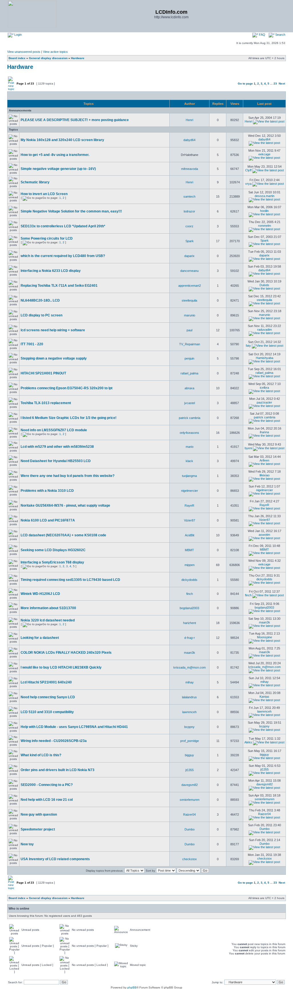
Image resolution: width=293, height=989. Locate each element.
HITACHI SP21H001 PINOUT (43, 373)
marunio (189, 315)
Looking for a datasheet (40, 638)
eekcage (264, 154)
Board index (17, 58)
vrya (248, 183)
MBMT (189, 550)
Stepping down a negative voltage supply (54, 358)
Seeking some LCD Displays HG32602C (53, 550)
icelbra (264, 387)
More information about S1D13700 (48, 608)
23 (275, 83)
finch (189, 593)
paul (189, 330)
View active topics (55, 51)
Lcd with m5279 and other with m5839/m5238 (57, 447)
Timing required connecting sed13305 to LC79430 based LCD (70, 580)
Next (282, 83)
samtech (189, 196)
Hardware (77, 58)
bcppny (189, 727)
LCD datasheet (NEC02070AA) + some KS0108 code (63, 535)
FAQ (261, 34)
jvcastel (189, 403)
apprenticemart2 (189, 285)
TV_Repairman (189, 344)
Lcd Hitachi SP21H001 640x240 (46, 682)
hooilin (264, 210)
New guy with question (39, 815)
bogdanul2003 (189, 608)
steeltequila (189, 300)
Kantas (264, 696)
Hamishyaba (264, 358)
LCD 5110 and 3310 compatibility (47, 712)
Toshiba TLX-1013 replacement (46, 403)
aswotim (264, 534)
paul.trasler (264, 402)
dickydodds (189, 579)
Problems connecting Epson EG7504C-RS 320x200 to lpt (66, 388)
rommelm (264, 225)
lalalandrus (189, 697)
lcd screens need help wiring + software (53, 330)
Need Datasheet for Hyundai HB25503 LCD (56, 461)
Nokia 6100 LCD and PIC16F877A (48, 520)
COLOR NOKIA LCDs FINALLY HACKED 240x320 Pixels (66, 653)
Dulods (264, 285)
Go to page (245, 83)
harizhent (189, 623)
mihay (189, 682)
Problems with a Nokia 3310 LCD (47, 491)
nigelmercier (189, 490)
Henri (189, 120)
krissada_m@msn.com (189, 667)
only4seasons (189, 432)
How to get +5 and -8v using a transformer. (55, 155)
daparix (189, 256)
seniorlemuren (189, 799)
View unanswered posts (23, 51)
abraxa (189, 388)
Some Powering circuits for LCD (47, 238)
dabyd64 (189, 140)
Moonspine (264, 637)
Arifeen (264, 460)
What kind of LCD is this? (41, 755)
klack (189, 461)
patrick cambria (189, 418)
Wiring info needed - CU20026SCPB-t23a (54, 741)
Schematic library (35, 182)
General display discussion (48, 58)
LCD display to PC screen (41, 315)
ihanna (264, 432)
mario (189, 446)
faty (248, 345)
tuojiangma (189, 476)
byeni (248, 448)
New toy (27, 844)
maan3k (264, 622)
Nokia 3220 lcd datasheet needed (48, 620)
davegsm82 (189, 785)
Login (17, 34)
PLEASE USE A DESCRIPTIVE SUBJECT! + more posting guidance (75, 120)
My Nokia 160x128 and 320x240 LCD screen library (62, 140)
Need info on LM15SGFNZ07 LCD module (54, 430)
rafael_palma (189, 373)
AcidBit (189, 535)
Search (279, 34)
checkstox (189, 859)
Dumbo (190, 829)
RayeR (189, 505)
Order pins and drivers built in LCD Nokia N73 (57, 770)
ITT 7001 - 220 (32, 344)
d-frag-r (189, 637)
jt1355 (189, 770)
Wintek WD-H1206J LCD (40, 594)
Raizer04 (189, 814)
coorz (189, 226)
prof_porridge (189, 741)
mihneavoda (189, 168)
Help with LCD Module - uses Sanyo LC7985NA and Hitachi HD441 (74, 727)
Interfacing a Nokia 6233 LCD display (51, 271)
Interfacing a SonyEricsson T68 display (52, 562)
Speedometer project (38, 829)
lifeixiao (265, 475)
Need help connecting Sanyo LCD (48, 697)
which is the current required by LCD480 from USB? (63, 256)
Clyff (248, 170)
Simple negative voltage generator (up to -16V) (58, 169)
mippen (190, 565)
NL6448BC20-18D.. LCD (40, 300)
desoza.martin (264, 196)
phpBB (131, 987)
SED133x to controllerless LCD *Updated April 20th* (63, 226)
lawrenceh (189, 712)
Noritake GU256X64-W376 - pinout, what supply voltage (65, 505)
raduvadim (264, 329)
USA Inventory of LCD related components (55, 859)
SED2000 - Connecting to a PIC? (47, 785)
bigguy (189, 755)
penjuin (189, 358)
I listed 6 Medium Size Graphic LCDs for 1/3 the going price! (68, 418)
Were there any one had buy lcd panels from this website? (67, 476)
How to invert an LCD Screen (44, 194)
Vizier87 (189, 520)
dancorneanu (189, 270)
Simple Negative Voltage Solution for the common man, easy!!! (71, 211)
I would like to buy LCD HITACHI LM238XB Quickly (61, 667)
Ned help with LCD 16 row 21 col (47, 800)
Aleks (248, 742)
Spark (189, 241)
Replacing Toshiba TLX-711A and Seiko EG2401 (59, 286)
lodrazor (189, 211)
